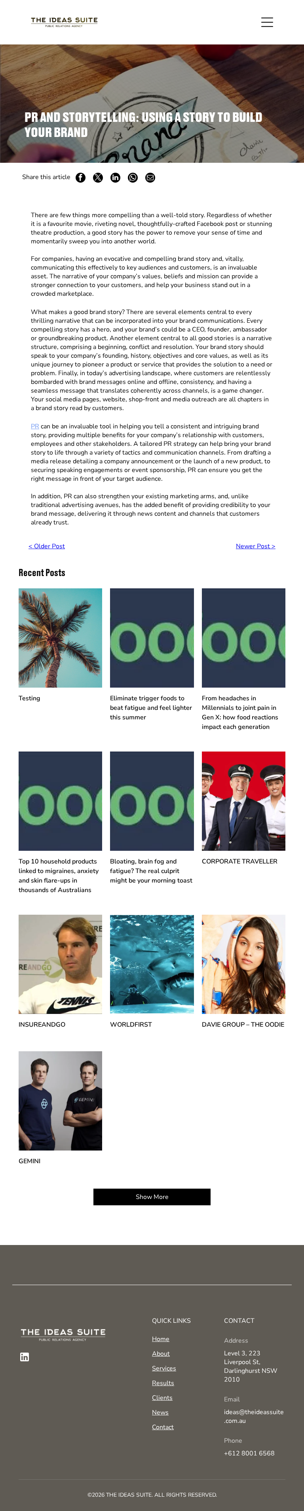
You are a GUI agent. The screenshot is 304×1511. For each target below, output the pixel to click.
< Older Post (46, 546)
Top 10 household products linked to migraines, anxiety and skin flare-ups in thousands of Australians (59, 875)
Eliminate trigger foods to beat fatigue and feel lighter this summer (151, 708)
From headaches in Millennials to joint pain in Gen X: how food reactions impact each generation (240, 712)
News (160, 1412)
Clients (162, 1397)
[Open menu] (267, 22)
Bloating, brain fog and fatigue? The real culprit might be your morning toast (151, 871)
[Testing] (61, 638)
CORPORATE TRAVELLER (239, 861)
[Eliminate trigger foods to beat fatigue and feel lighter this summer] (152, 638)
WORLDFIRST (131, 1024)
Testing (29, 698)
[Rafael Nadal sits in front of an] (61, 964)
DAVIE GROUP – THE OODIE (243, 1024)
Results (163, 1383)
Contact (163, 1427)
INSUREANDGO (42, 1024)
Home (160, 1339)
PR (35, 426)
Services (164, 1368)
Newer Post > (256, 546)
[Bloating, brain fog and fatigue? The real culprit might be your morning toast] (152, 801)
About (161, 1353)
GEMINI (29, 1161)
